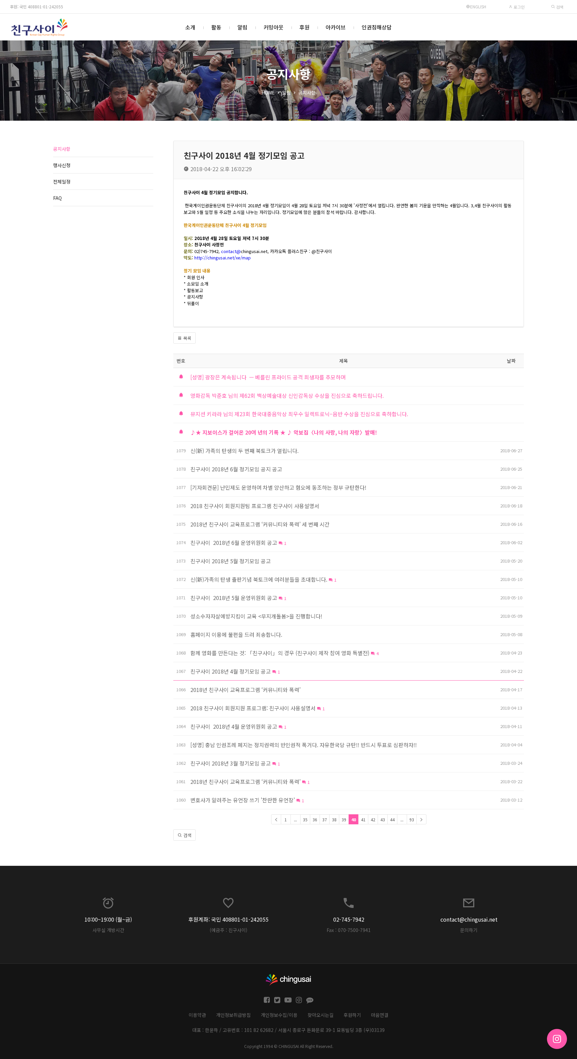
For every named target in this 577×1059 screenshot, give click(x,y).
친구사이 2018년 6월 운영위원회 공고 (233, 543)
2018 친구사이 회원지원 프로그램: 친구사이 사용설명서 (253, 708)
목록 (186, 338)
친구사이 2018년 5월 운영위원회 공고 (233, 598)
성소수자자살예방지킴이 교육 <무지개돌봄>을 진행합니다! (256, 616)
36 (315, 819)
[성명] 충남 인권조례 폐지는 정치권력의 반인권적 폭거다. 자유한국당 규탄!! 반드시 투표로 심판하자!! (303, 745)
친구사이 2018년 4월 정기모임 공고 (230, 671)
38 (334, 819)
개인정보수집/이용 (279, 1015)
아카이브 (336, 27)
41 (363, 819)
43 (382, 819)
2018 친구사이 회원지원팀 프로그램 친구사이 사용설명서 (254, 506)
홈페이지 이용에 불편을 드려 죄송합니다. (236, 634)
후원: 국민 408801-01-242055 (36, 6)
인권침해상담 (377, 27)
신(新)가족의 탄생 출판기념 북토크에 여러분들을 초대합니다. (258, 579)
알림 (242, 27)
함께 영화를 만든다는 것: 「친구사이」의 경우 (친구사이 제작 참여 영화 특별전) (279, 653)
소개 (190, 27)
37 (324, 819)
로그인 (519, 7)
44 (392, 819)
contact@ (231, 251)
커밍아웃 (273, 27)
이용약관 (197, 1015)
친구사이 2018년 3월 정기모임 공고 (230, 763)
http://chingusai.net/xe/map (222, 257)
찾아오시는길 (321, 1015)
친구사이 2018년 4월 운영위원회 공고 (233, 726)
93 (411, 819)
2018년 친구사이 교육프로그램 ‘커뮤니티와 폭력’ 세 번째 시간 (260, 524)
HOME (268, 92)
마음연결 (379, 1015)
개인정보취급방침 (233, 1015)
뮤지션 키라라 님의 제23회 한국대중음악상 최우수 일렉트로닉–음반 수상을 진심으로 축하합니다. (299, 414)
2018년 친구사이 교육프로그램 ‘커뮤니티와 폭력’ (245, 690)
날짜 (511, 360)
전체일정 (61, 181)
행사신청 (61, 165)
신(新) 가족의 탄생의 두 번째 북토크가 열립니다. (244, 451)
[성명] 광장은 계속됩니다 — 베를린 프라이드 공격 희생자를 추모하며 (268, 377)
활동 (216, 27)
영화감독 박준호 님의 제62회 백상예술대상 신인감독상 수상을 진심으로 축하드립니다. (287, 395)
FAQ (57, 198)
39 (344, 819)
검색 (559, 7)
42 (373, 819)
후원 (305, 27)
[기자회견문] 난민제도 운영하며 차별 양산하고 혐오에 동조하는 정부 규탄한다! (278, 487)
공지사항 (307, 92)
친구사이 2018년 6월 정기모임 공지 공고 (236, 469)
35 (305, 819)
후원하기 (352, 1015)
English (478, 6)
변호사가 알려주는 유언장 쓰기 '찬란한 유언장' (242, 800)
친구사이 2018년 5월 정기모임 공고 (230, 561)
